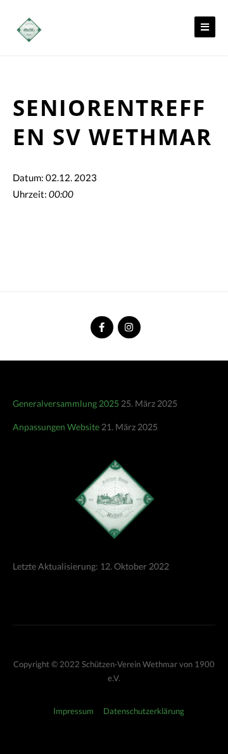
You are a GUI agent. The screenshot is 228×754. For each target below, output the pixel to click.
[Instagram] (128, 322)
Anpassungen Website (56, 426)
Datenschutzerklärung (143, 711)
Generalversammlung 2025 (66, 403)
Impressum (73, 711)
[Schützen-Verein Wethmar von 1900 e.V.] (28, 28)
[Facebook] (100, 322)
